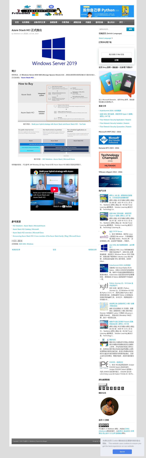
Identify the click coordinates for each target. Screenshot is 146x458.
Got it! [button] (122, 452)
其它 (120, 23)
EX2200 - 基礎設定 (116, 362)
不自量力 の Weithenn (29, 441)
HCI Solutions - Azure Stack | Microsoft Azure (58, 159)
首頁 (17, 22)
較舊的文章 (93, 250)
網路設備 (76, 23)
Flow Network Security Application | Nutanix (115, 120)
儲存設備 (98, 23)
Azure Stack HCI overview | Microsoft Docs (28, 233)
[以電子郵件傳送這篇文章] (13, 241)
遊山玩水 (110, 23)
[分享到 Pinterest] (21, 241)
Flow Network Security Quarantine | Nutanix (115, 126)
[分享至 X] (17, 241)
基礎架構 (52, 23)
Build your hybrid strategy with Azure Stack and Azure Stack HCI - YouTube (59, 124)
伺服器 (87, 23)
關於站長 (112, 340)
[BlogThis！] (15, 241)
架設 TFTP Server (115, 231)
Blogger (45, 441)
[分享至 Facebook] (19, 241)
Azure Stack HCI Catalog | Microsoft (26, 229)
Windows (30, 244)
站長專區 (24, 23)
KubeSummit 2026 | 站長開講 (110, 111)
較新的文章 (16, 250)
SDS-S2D (22, 244)
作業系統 (64, 23)
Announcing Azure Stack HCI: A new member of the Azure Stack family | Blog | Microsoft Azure (47, 236)
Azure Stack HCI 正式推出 (27, 30)
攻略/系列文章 (38, 23)
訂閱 (116, 60)
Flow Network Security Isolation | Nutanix (114, 123)
